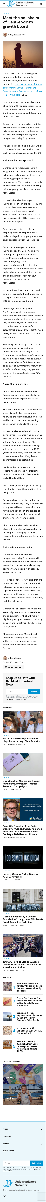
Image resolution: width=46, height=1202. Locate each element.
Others (6, 1144)
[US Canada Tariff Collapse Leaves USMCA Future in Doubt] (7, 1030)
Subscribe (34, 692)
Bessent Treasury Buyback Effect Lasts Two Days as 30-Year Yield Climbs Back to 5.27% (27, 1046)
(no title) (9, 1078)
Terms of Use (23, 699)
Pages (5, 1129)
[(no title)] (23, 1074)
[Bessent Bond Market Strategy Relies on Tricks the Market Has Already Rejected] (7, 986)
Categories (7, 1136)
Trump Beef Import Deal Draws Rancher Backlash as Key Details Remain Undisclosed (29, 1002)
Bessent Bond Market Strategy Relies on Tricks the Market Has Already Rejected (29, 987)
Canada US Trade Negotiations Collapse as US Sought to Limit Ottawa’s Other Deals (29, 1017)
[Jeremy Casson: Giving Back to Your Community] (23, 857)
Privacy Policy (11, 699)
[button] (4, 3)
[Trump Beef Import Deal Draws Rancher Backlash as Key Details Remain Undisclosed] (7, 1001)
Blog (5, 871)
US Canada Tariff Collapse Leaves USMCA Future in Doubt (29, 1031)
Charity (6, 14)
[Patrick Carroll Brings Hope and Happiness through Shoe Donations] (23, 722)
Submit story (8, 1151)
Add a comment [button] (15, 667)
